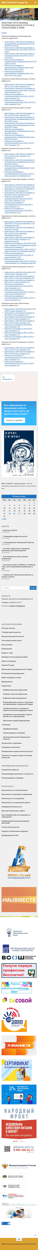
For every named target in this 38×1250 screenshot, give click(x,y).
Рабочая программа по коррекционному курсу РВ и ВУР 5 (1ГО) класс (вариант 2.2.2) (19, 199)
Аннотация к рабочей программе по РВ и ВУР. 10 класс (20, 228)
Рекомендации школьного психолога (17, 774)
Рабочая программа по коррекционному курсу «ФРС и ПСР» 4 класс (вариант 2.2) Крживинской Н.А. (20, 249)
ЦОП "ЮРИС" (31, 1244)
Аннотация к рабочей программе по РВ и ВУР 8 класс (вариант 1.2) (20, 190)
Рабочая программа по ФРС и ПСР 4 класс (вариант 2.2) (19, 338)
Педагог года (7, 653)
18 (9, 511)
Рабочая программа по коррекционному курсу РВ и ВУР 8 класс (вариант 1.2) (19, 205)
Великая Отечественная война (15, 657)
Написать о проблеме (14, 420)
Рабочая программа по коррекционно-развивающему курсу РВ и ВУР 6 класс (20, 131)
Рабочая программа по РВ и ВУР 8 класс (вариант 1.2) (18, 330)
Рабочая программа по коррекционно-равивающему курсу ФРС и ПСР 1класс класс (19, 67)
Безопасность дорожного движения (17, 794)
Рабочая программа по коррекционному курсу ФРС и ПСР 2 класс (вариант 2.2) (19, 96)
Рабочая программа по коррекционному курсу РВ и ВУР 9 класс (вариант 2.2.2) (19, 210)
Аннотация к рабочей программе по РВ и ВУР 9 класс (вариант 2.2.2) (20, 194)
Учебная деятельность (11, 632)
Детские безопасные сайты (13, 811)
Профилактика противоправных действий (15, 822)
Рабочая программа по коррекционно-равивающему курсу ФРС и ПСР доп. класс (19, 73)
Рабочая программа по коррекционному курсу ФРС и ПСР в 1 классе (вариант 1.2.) (20, 298)
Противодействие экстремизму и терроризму (16, 816)
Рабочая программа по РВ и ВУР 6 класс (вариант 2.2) (18, 326)
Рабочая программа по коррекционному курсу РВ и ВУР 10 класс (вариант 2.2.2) (19, 255)
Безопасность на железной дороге (16, 802)
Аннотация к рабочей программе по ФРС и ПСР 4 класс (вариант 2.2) (20, 322)
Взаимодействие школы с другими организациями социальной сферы (18, 703)
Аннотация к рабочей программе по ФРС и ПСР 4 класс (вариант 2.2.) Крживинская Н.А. (20, 239)
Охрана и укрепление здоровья (15, 831)
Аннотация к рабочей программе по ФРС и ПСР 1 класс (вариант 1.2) (20, 281)
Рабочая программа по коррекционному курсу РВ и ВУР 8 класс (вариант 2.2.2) (19, 286)
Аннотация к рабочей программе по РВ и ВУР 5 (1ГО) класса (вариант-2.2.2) (20, 186)
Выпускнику (7, 645)
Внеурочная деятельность (13, 636)
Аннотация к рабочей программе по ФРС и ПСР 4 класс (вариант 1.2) (20, 318)
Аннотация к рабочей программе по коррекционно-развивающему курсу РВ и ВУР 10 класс (20, 44)
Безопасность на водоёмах (13, 798)
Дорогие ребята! (10, 530)
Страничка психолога (11, 747)
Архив (4, 33)
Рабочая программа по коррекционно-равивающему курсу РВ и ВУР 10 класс (20, 61)
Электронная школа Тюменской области (16, 738)
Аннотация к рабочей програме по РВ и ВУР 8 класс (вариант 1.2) (20, 310)
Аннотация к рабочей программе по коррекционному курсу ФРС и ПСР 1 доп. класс (20, 55)
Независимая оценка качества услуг (17, 751)
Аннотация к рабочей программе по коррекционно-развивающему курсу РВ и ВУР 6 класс (20, 119)
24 (4, 514)
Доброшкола (7, 649)
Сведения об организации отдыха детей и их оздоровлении (17, 715)
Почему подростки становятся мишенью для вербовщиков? (16, 549)
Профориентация (10, 729)
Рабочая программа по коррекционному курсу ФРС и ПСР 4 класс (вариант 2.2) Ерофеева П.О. (19, 174)
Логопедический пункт (12, 640)
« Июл (4, 519)
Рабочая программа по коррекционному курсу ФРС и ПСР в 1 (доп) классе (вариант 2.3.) (20, 292)
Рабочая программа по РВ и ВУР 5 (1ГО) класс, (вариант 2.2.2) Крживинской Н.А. (20, 244)
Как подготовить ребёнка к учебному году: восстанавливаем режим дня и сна (18, 567)
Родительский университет (15, 698)
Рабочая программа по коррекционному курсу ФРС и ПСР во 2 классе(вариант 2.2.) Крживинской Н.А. (20, 261)
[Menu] (35, 2)
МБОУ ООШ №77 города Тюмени (15, 2)
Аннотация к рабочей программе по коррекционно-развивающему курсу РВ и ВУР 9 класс (20, 125)
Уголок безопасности (10, 827)
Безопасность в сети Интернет (15, 790)
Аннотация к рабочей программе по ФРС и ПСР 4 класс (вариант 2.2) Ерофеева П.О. (20, 156)
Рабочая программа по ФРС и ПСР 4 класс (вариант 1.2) (19, 334)
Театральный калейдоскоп (13, 673)
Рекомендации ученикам (14, 733)
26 (14, 514)
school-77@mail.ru (17, 606)
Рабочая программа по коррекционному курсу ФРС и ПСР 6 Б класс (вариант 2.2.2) (20, 102)
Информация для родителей (15, 690)
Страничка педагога (10, 770)
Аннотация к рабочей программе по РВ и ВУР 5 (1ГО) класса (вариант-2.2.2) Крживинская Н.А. (20, 223)
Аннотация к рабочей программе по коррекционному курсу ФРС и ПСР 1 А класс (20, 50)
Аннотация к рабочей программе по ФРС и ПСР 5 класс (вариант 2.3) (20, 114)
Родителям (6, 686)
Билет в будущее (9, 661)
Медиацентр (7, 682)
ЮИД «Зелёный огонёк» (11, 677)
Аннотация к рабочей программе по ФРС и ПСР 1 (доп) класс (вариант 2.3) (20, 277)
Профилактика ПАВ (10, 835)
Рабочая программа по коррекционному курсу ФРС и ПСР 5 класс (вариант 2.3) (19, 143)
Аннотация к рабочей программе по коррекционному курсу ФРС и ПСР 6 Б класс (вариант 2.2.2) (20, 90)
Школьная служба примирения (16, 720)
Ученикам (6, 725)
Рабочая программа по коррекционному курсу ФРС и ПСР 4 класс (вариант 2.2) (19, 357)
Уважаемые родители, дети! (15, 536)
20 (19, 511)
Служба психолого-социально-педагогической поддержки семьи (18, 709)
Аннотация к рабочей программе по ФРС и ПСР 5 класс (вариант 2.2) (20, 352)
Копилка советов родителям (15, 694)
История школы (8, 628)
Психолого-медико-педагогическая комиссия (17, 756)
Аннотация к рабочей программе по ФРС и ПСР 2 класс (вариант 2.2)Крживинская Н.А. (20, 233)
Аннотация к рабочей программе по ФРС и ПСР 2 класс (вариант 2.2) (20, 85)
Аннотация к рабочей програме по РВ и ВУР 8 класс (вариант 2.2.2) (20, 273)
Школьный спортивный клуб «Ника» (17, 669)
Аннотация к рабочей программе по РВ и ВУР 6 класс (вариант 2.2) (20, 314)
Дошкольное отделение (12, 743)
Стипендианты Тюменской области (18, 542)
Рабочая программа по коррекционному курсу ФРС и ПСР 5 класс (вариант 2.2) (19, 363)
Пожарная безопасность (12, 807)
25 (10, 514)
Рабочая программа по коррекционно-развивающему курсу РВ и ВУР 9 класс (20, 137)
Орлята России (8, 665)
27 (19, 514)
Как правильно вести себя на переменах (15, 558)
